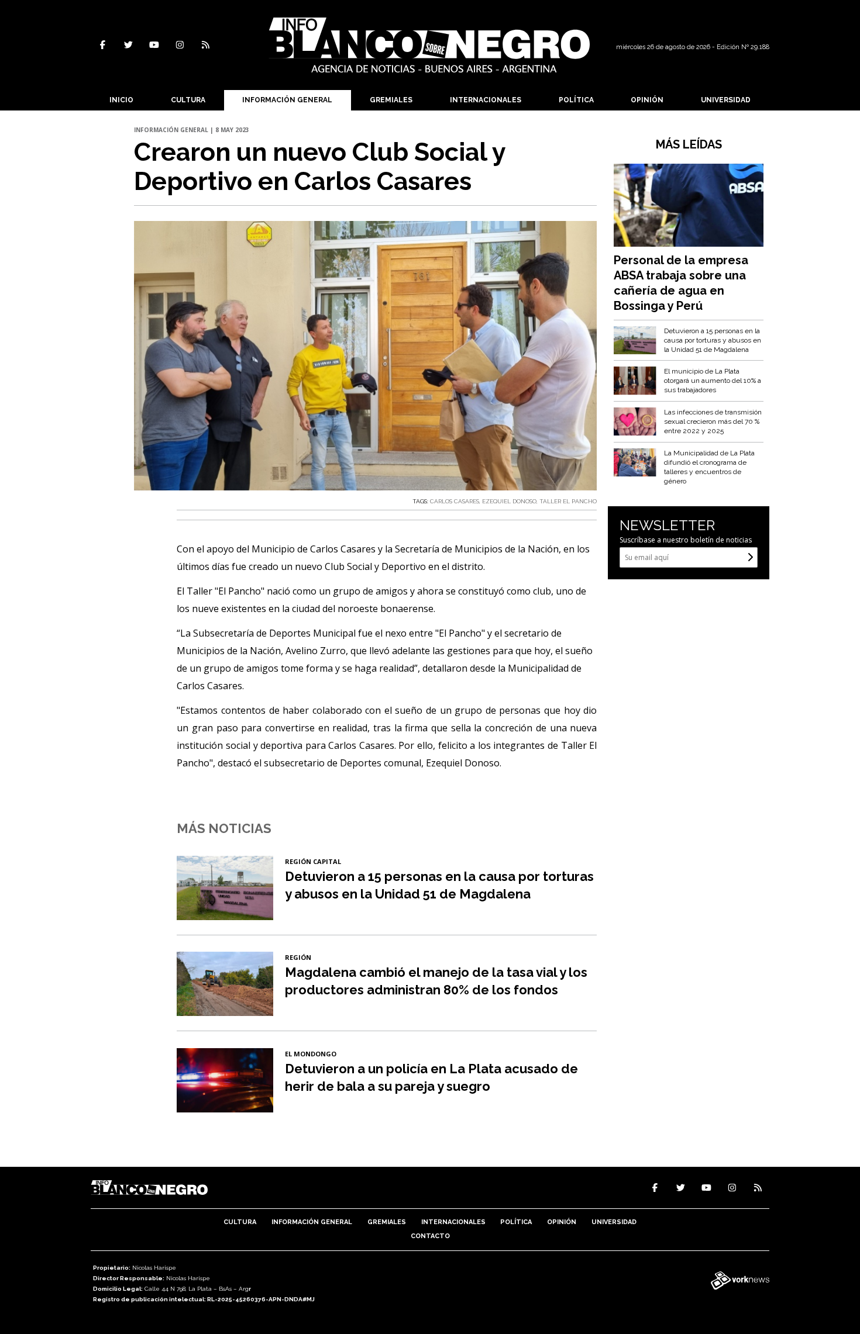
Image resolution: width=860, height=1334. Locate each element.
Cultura (188, 100)
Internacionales (485, 100)
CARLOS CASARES (454, 501)
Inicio (121, 100)
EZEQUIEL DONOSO (509, 501)
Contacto (430, 1236)
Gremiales (391, 100)
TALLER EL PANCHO (568, 501)
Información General (287, 100)
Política (576, 100)
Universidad (726, 100)
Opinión (647, 100)
